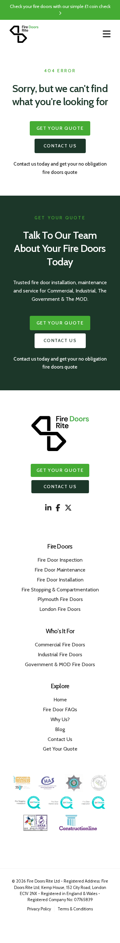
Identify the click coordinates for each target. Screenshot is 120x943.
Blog (60, 729)
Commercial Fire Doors (60, 645)
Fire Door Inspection (60, 560)
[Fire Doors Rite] (24, 34)
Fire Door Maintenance (60, 570)
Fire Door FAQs (60, 709)
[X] (68, 508)
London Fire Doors (60, 609)
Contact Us (60, 146)
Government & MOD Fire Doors (60, 664)
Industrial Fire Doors (60, 654)
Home (60, 700)
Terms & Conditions (75, 909)
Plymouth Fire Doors (60, 599)
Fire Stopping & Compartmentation (60, 590)
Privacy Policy (39, 909)
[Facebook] (58, 508)
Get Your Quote (60, 128)
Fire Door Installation (60, 580)
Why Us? (60, 719)
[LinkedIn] (48, 508)
